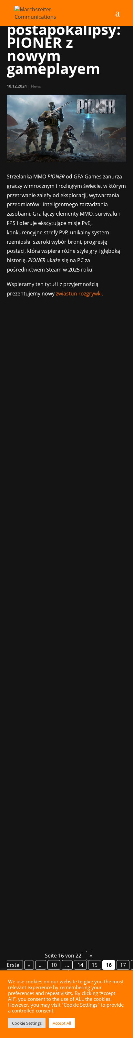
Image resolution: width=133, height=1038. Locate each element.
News (36, 86)
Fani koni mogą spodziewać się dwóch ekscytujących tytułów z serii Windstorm (64, 827)
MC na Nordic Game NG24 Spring (54, 626)
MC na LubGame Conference (49, 409)
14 (80, 964)
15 (94, 964)
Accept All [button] (62, 1023)
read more (27, 514)
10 (54, 964)
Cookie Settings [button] (27, 1023)
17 (123, 964)
